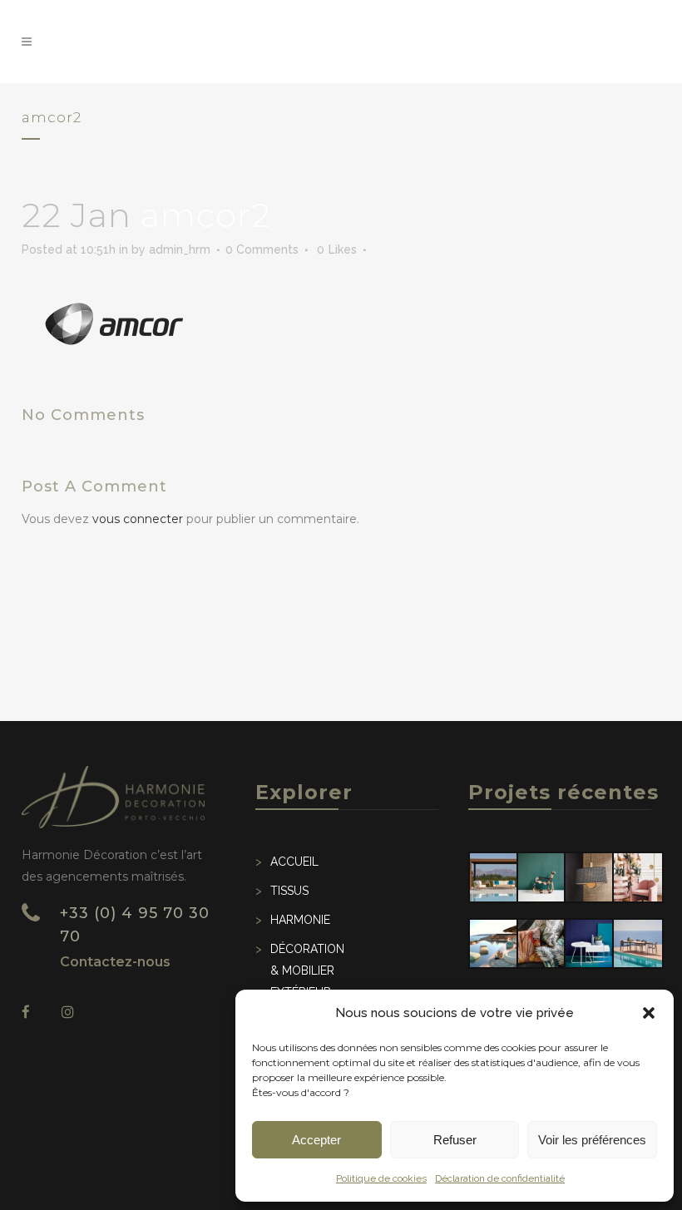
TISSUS (289, 890)
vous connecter (137, 518)
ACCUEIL (294, 861)
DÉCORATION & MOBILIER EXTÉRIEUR (307, 970)
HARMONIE (300, 919)
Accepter (316, 1140)
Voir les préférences (592, 1140)
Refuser (455, 1140)
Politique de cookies (381, 1178)
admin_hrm (179, 249)
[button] (648, 1013)
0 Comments (262, 249)
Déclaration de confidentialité (500, 1178)
